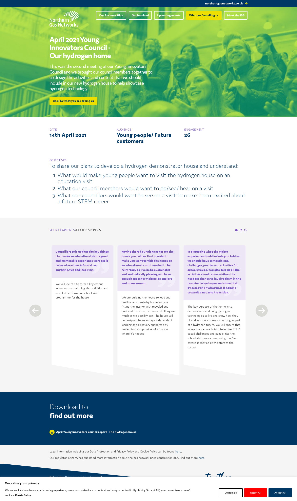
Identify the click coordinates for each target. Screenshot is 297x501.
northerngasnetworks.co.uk (224, 3)
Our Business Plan (111, 15)
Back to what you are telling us (73, 101)
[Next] (262, 311)
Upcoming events (169, 15)
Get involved (140, 15)
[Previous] (35, 311)
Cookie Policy (23, 495)
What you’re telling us (204, 15)
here (201, 458)
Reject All (255, 492)
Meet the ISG (235, 15)
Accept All (280, 492)
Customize (231, 492)
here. (178, 451)
